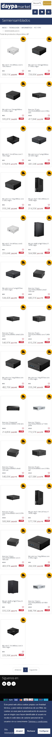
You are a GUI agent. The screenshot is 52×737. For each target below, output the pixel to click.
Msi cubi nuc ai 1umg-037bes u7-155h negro (12, 289)
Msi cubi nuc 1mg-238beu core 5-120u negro (13, 199)
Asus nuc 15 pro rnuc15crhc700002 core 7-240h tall (39, 334)
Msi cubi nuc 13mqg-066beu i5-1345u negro (12, 110)
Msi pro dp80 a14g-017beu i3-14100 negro (12, 602)
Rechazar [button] (31, 731)
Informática (26, 28)
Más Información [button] (9, 731)
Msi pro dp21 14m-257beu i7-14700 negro (38, 512)
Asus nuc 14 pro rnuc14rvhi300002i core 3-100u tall (11, 558)
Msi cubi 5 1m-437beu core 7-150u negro (12, 155)
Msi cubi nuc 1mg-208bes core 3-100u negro (38, 557)
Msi (3, 71)
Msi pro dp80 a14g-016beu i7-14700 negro (38, 244)
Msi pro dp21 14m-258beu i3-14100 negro (38, 199)
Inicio (4, 28)
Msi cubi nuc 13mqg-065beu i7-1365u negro (38, 65)
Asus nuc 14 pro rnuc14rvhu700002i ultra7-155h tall (37, 290)
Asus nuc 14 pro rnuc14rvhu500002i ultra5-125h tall (11, 468)
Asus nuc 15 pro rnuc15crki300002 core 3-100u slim (38, 111)
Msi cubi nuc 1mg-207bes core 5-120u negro (38, 378)
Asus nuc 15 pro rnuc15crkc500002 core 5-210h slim (13, 513)
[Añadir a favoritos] (23, 70)
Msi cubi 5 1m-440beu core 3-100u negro (12, 646)
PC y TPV (37, 28)
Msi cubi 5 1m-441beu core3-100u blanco (12, 244)
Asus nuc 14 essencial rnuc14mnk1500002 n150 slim (13, 423)
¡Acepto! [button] (19, 731)
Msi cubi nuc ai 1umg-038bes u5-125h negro (38, 155)
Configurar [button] (44, 731)
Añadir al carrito (13, 80)
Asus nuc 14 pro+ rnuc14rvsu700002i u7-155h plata (38, 424)
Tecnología (14, 28)
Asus (30, 115)
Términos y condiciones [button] (37, 721)
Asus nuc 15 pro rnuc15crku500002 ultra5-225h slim (13, 334)
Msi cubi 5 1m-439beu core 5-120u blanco (12, 65)
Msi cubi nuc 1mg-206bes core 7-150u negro (12, 378)
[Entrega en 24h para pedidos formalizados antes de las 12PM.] (23, 39)
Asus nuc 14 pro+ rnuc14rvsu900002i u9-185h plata (38, 602)
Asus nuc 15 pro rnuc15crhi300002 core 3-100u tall (39, 468)
